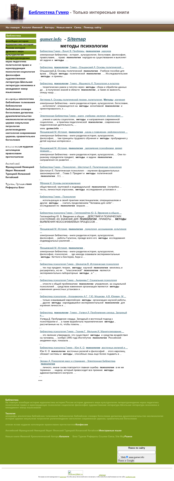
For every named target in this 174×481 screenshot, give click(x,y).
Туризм (82, 436)
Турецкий (11, 173)
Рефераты (12, 187)
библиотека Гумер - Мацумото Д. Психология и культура (79, 83)
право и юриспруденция (33, 405)
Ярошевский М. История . (62, 247)
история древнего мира (87, 402)
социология (27, 71)
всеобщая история (17, 41)
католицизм (13, 150)
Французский (14, 167)
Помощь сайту (92, 27)
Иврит (9, 170)
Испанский (24, 173)
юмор (24, 88)
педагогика (19, 61)
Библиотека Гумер (49, 12)
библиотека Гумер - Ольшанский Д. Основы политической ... (82, 67)
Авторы (49, 27)
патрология (13, 126)
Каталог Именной (32, 27)
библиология (14, 105)
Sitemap (76, 39)
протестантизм (14, 156)
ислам (17, 424)
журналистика (14, 44)
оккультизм (22, 122)
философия (13, 75)
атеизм (9, 424)
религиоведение (16, 129)
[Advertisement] (21, 244)
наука (9, 61)
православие (14, 153)
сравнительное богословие (122, 418)
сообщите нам (130, 477)
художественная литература (104, 405)
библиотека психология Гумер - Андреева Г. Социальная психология (78, 280)
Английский (11, 430)
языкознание (13, 92)
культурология (15, 54)
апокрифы (11, 416)
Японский (19, 170)
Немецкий (28, 167)
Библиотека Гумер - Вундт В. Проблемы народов (75, 51)
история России (65, 402)
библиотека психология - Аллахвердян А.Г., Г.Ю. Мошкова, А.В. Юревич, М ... (83, 296)
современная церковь (94, 418)
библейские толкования (20, 102)
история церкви (14, 418)
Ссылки (103, 436)
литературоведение (18, 58)
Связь (78, 27)
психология (13, 71)
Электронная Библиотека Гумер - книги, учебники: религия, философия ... (81, 115)
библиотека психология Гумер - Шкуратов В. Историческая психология (79, 264)
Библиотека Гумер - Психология (58, 196)
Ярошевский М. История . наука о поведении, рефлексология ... (84, 132)
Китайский (12, 177)
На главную (13, 27)
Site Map (120, 436)
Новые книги (64, 27)
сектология (12, 133)
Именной (25, 436)
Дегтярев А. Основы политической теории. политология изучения (82, 99)
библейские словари (18, 109)
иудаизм (28, 146)
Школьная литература (132, 405)
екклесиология (15, 119)
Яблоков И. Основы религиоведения (60, 183)
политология (13, 64)
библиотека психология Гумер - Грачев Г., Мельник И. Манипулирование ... (82, 331)
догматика (27, 112)
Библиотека (13, 35)
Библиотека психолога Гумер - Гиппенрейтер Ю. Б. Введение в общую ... (81, 212)
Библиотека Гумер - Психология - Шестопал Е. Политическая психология (81, 167)
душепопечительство (19, 116)
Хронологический (40, 436)
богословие (13, 112)
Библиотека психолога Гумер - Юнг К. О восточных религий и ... (84, 347)
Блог (21, 187)
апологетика (26, 99)
